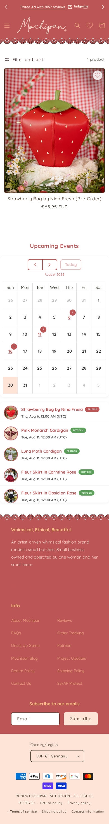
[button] (7, 25)
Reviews (64, 620)
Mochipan (38, 796)
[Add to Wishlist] (97, 75)
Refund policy (51, 803)
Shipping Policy (70, 670)
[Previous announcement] (6, 7)
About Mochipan (25, 620)
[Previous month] (35, 264)
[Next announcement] (103, 7)
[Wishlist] (90, 25)
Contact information (88, 811)
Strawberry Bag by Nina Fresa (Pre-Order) (55, 198)
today (71, 264)
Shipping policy (54, 811)
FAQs (16, 632)
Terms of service (23, 811)
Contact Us (21, 683)
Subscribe (80, 718)
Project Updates (71, 658)
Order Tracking (70, 632)
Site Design (60, 796)
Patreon (64, 645)
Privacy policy (79, 803)
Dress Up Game (25, 645)
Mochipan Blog (24, 658)
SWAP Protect (69, 683)
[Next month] (49, 264)
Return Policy (23, 670)
